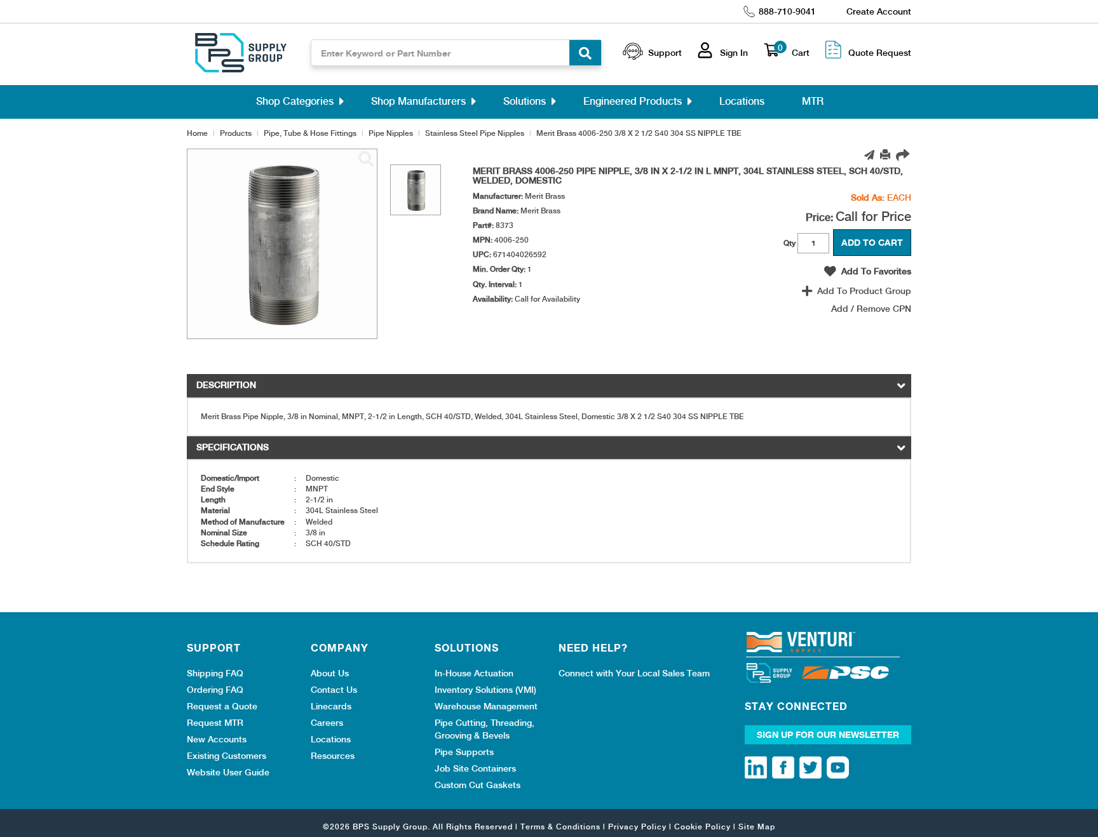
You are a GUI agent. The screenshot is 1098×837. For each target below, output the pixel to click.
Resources (333, 756)
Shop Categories (295, 101)
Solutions (524, 101)
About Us (330, 673)
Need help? (593, 647)
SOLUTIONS (467, 647)
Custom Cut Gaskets (477, 785)
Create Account (878, 11)
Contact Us (334, 690)
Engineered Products (632, 101)
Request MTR (215, 723)
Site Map (756, 826)
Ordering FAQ (215, 690)
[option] (415, 189)
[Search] (585, 52)
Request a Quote (222, 706)
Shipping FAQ (215, 673)
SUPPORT (214, 647)
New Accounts (217, 739)
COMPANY (340, 647)
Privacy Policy (637, 826)
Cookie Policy (702, 826)
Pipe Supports (464, 752)
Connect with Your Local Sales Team (634, 673)
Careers (327, 723)
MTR (813, 101)
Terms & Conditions (560, 826)
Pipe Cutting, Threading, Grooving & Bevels (484, 729)
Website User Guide (228, 772)
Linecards (331, 706)
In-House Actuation (474, 673)
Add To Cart (872, 242)
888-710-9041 (787, 11)
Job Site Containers (475, 768)
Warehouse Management (486, 706)
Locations (741, 101)
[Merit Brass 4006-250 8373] (366, 159)
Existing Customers (226, 756)
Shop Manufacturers (418, 101)
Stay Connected (796, 706)
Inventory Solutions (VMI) (485, 690)
